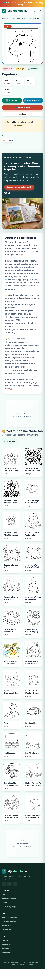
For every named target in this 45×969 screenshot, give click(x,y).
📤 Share (22, 114)
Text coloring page (9, 921)
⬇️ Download (11, 100)
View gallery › (10, 441)
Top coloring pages (9, 907)
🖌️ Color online (22, 107)
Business (5, 948)
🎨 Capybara (8, 140)
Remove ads (6, 944)
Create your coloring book (19, 187)
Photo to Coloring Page (11, 917)
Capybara (25, 18)
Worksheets (6, 952)
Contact (5, 940)
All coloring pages (9, 898)
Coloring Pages (14, 18)
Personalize (6, 925)
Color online (6, 929)
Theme (4, 902)
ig (9, 884)
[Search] (34, 11)
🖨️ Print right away (33, 100)
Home (4, 18)
